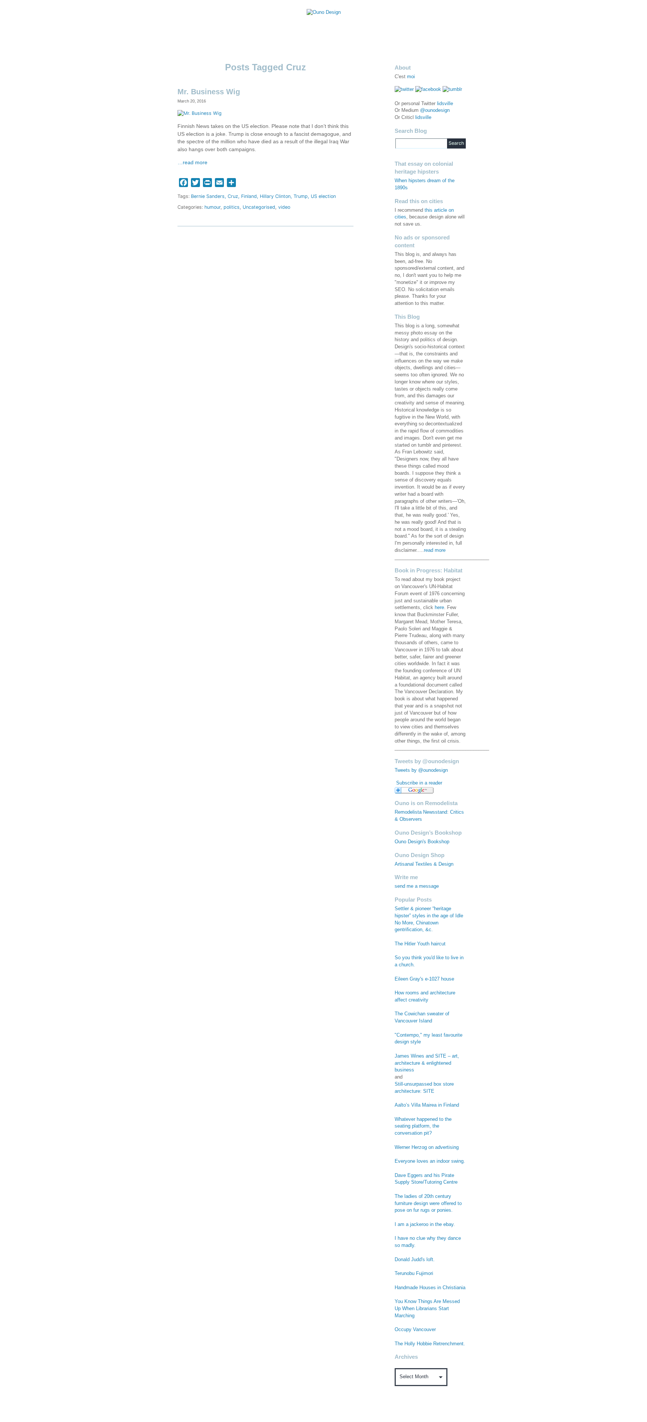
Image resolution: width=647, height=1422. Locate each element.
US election (323, 196)
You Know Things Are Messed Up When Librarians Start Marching (427, 1308)
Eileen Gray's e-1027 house (424, 979)
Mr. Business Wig (208, 92)
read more (435, 550)
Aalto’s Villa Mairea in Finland (427, 1105)
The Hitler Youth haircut (420, 944)
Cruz (233, 196)
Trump (301, 196)
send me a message (417, 886)
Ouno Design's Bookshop (422, 841)
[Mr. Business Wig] (199, 113)
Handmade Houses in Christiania (430, 1287)
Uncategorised (259, 207)
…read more (192, 162)
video (284, 207)
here (439, 607)
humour (212, 207)
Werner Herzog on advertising (427, 1147)
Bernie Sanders (208, 196)
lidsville (445, 103)
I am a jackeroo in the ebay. (425, 1224)
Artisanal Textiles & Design (424, 864)
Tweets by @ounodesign (421, 770)
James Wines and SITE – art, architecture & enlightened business (427, 1063)
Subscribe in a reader (419, 783)
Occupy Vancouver (415, 1329)
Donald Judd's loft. (415, 1259)
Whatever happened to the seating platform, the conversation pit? (423, 1126)
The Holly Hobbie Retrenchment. (430, 1343)
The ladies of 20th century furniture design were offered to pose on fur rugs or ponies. (428, 1203)
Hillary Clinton (275, 196)
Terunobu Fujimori (414, 1273)
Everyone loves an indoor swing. (430, 1161)
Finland (249, 196)
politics (232, 207)
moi (411, 76)
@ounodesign (435, 110)
